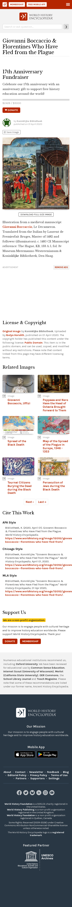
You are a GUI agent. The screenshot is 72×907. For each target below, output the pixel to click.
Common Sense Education (47, 667)
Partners (21, 778)
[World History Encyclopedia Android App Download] (47, 755)
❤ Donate (11, 110)
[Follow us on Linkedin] (39, 794)
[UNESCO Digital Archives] (36, 859)
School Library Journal (17, 679)
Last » (42, 502)
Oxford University (27, 664)
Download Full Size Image (36, 214)
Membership (17, 4)
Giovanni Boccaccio (17, 227)
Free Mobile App (36, 4)
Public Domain (34, 342)
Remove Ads (61, 267)
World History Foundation (18, 804)
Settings (54, 778)
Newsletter (36, 772)
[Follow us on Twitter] (26, 794)
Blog (66, 772)
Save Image (11, 132)
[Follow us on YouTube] (52, 794)
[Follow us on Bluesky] (33, 794)
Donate (10, 641)
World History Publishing (20, 809)
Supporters (37, 778)
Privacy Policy (38, 775)
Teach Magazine (47, 679)
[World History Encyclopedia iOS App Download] (24, 755)
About (7, 772)
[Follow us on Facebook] (20, 794)
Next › (30, 502)
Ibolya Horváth (15, 335)
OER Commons (49, 675)
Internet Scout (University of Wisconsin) (28, 671)
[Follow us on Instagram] (46, 794)
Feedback (53, 772)
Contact (20, 772)
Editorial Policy (17, 775)
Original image (12, 331)
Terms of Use (59, 775)
